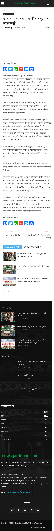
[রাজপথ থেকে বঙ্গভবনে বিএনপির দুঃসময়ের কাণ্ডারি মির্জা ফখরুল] (9, 256)
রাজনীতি (12, 14)
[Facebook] (18, 510)
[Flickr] (25, 510)
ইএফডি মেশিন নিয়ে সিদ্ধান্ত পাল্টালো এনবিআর (39, 236)
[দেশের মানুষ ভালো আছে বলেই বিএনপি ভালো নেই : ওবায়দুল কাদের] (8, 365)
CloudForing (44, 528)
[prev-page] (4, 291)
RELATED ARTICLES (12, 247)
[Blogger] (12, 510)
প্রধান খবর (12, 10)
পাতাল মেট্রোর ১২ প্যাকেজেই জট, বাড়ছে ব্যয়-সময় (32, 327)
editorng (8, 28)
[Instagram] (31, 510)
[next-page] (8, 291)
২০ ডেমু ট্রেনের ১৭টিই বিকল (12, 235)
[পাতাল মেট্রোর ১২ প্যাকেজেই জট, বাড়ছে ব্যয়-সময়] (9, 269)
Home (5, 10)
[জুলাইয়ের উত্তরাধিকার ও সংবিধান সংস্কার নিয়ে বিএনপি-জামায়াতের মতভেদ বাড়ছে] (9, 281)
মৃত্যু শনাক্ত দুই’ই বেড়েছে (25, 375)
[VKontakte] (37, 510)
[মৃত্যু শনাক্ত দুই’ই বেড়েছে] (8, 379)
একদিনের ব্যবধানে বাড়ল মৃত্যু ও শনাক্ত (28, 389)
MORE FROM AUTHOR (33, 247)
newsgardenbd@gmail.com (18, 492)
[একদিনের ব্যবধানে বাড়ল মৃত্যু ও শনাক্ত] (8, 392)
